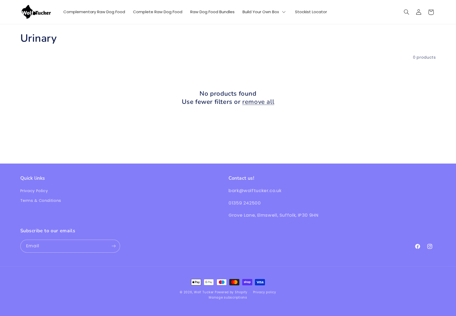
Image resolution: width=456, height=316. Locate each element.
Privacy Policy (34, 191)
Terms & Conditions (40, 200)
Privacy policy (264, 292)
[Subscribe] (113, 245)
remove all (258, 102)
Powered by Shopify (231, 292)
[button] (406, 12)
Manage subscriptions (228, 297)
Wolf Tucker (204, 292)
